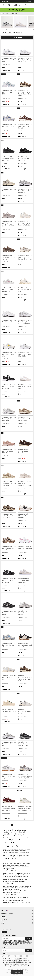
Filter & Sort (18, 37)
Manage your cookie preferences (15, 960)
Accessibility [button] (29, 1)
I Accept (17, 972)
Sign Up (4, 932)
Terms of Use (22, 942)
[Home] (17, 5)
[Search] (9, 5)
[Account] (25, 5)
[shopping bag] (31, 5)
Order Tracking (5, 1)
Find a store (5, 947)
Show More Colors (6, 64)
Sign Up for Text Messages (9, 935)
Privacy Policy (29, 942)
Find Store (28, 950)
